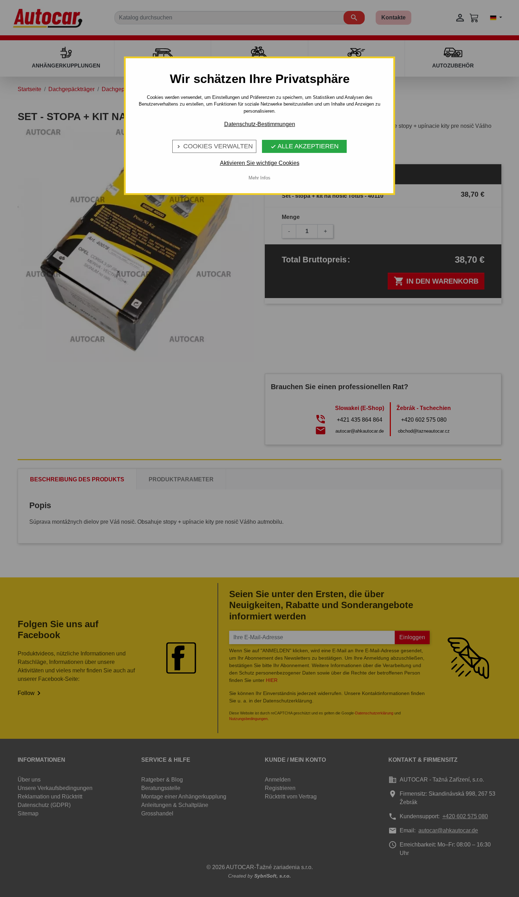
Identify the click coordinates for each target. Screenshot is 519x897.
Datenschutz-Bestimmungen (259, 124)
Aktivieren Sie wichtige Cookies (259, 163)
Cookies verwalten (214, 146)
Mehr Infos (259, 177)
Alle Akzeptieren (304, 146)
